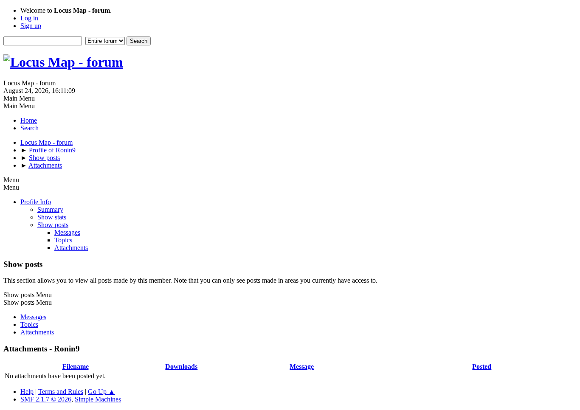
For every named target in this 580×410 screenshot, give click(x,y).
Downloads (181, 366)
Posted (481, 366)
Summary (50, 209)
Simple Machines (98, 399)
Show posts (52, 224)
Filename (75, 366)
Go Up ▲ (101, 391)
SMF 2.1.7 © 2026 (45, 399)
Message (302, 366)
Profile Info (35, 201)
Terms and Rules (60, 391)
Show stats (51, 217)
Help (27, 391)
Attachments (71, 247)
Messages (67, 232)
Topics (63, 240)
